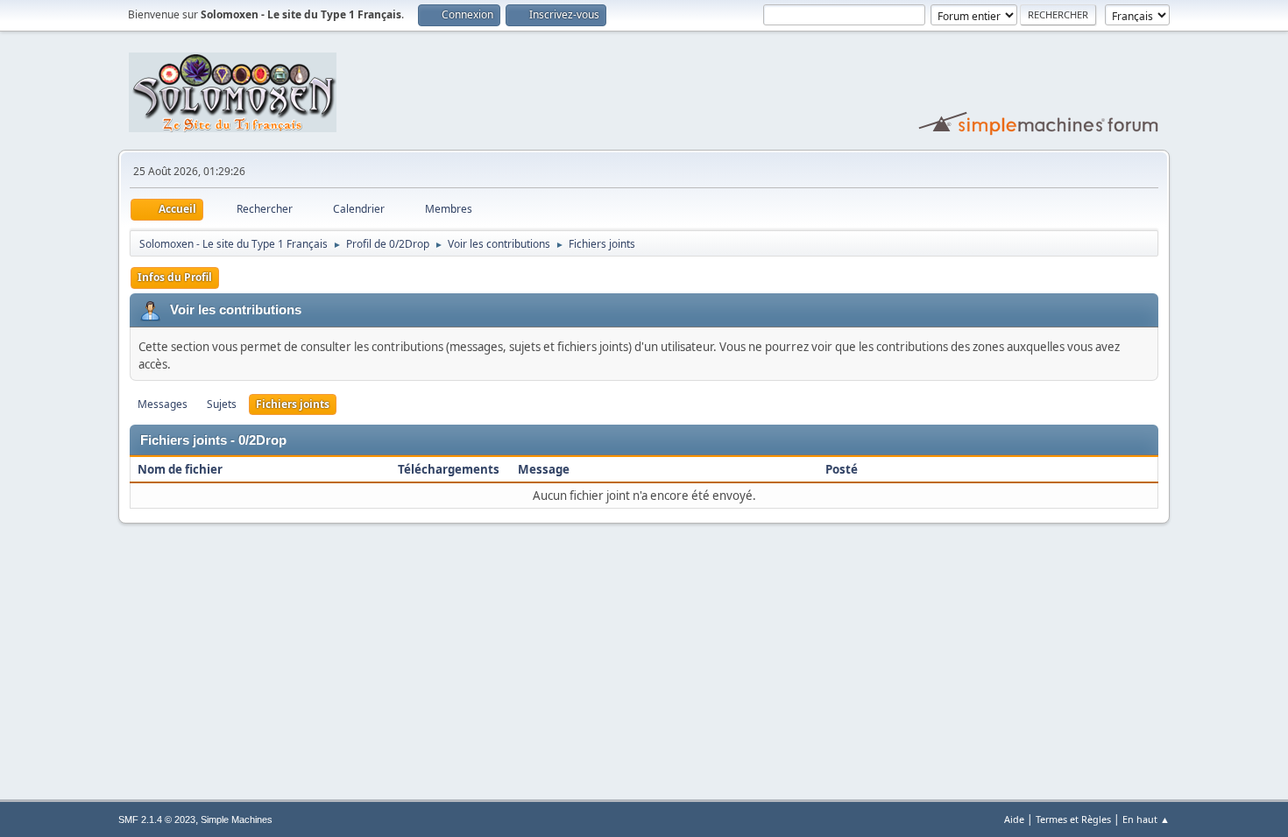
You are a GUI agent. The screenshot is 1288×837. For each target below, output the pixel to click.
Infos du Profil (175, 277)
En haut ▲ (1146, 819)
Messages (163, 404)
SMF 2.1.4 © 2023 (156, 819)
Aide (1014, 819)
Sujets (222, 404)
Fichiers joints (292, 404)
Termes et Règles (1073, 819)
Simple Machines (236, 819)
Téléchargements (448, 469)
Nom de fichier (181, 469)
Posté (841, 469)
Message (544, 469)
